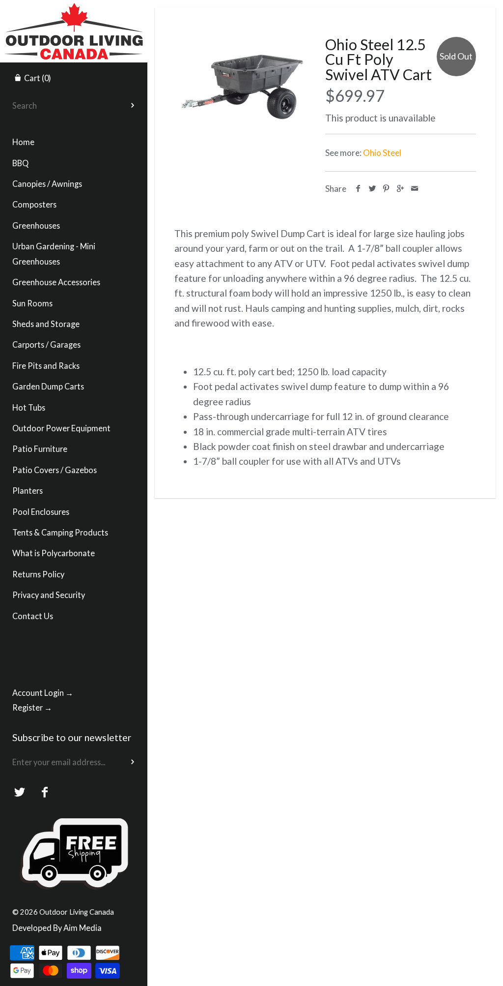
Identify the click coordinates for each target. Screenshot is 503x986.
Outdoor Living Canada (76, 911)
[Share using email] (414, 188)
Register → (32, 707)
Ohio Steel (382, 153)
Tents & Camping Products (60, 532)
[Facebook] (45, 792)
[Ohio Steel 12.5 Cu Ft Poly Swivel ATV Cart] (242, 79)
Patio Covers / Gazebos (54, 470)
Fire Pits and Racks (46, 365)
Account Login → (42, 692)
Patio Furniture (39, 448)
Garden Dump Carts (48, 386)
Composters (34, 204)
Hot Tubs (28, 407)
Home (23, 142)
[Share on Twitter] (372, 188)
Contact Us (32, 616)
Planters (27, 490)
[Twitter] (20, 792)
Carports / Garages (46, 344)
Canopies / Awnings (47, 183)
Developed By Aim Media (57, 927)
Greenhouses (36, 225)
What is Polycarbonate (53, 553)
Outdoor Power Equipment (61, 428)
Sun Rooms (32, 303)
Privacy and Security (48, 594)
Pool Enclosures (40, 511)
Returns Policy (38, 574)
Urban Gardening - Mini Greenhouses (53, 253)
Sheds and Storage (46, 324)
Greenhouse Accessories (56, 282)
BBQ (20, 163)
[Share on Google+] (400, 188)
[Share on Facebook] (358, 188)
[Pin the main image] (386, 188)
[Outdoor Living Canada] (73, 8)
